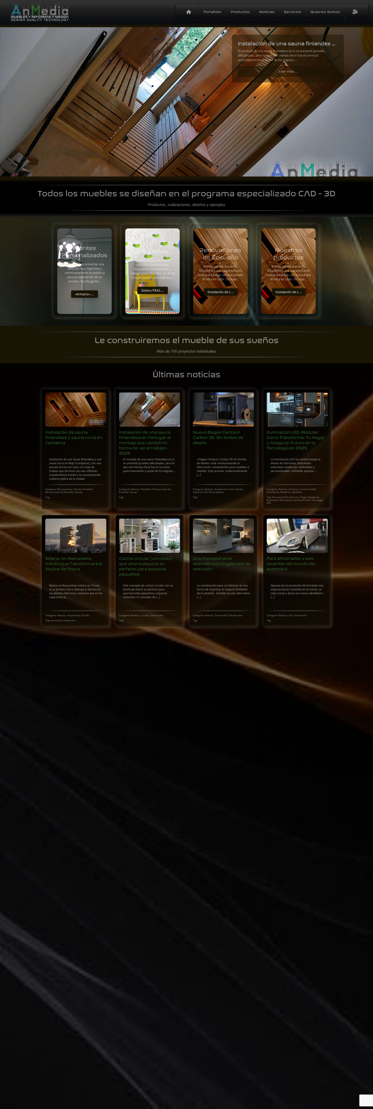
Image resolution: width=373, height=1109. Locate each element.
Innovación (56, 620)
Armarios (293, 489)
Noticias (135, 489)
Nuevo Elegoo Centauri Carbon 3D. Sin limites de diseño (218, 437)
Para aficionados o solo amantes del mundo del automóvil (291, 563)
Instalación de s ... (221, 292)
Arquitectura (221, 489)
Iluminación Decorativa (279, 500)
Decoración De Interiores (285, 497)
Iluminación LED (301, 500)
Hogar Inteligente (309, 497)
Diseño (77, 489)
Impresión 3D (200, 492)
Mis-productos (65, 489)
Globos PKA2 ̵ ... (152, 290)
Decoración (157, 615)
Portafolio (88, 489)
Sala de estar (235, 615)
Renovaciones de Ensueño (59, 492)
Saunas (79, 492)
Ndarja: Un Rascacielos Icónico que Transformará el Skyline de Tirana (73, 563)
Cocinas (145, 615)
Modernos (285, 492)
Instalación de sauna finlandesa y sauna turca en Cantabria (73, 437)
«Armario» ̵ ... (84, 294)
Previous (6, 102)
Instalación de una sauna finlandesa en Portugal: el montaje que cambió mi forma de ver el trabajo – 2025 (145, 443)
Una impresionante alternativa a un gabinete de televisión (222, 563)
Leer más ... (288, 78)
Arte (231, 489)
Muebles (297, 492)
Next (367, 102)
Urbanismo (69, 620)
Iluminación (273, 492)
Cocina (303, 489)
